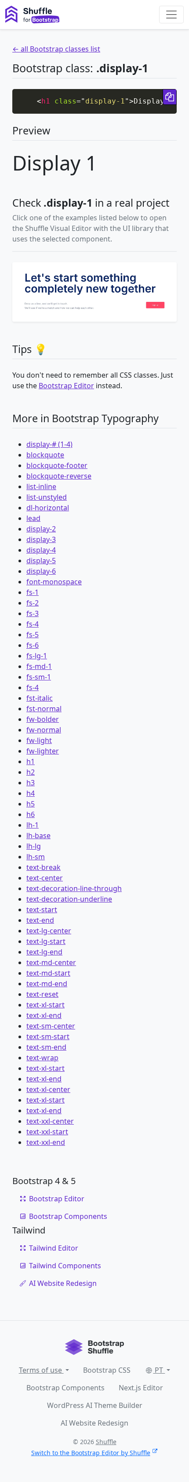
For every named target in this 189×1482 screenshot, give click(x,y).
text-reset (42, 994)
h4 (30, 793)
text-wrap (42, 1057)
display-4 (41, 550)
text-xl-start (45, 1005)
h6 (30, 814)
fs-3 (32, 613)
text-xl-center (48, 1089)
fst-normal (44, 708)
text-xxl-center (50, 1121)
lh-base (38, 835)
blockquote (45, 455)
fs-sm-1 (38, 677)
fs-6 (32, 645)
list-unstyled (46, 497)
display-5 (41, 560)
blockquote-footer (56, 465)
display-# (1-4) (49, 444)
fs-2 (32, 603)
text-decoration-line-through (74, 888)
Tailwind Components (65, 1265)
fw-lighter (42, 751)
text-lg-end (44, 952)
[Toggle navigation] (171, 14)
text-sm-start (47, 1036)
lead (33, 518)
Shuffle (106, 1441)
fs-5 (32, 634)
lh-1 (32, 825)
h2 (30, 772)
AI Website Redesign (63, 1283)
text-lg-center (48, 931)
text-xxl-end (45, 1142)
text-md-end (46, 983)
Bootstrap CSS (107, 1370)
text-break (43, 867)
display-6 (41, 571)
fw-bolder (42, 719)
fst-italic (39, 698)
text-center (44, 878)
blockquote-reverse (58, 476)
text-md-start (48, 973)
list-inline (41, 486)
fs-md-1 (39, 666)
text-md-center (51, 962)
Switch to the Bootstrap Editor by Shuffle (90, 1453)
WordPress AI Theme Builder (94, 1405)
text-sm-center (50, 1026)
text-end (40, 920)
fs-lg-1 (36, 656)
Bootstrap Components (68, 1216)
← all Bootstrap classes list (56, 49)
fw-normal (43, 730)
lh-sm (35, 857)
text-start (41, 909)
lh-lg (33, 846)
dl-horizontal (47, 508)
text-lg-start (45, 941)
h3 (30, 782)
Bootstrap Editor (66, 385)
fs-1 (32, 592)
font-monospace (54, 582)
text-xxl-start (47, 1132)
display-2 (41, 529)
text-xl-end (44, 1015)
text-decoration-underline (69, 899)
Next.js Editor (141, 1388)
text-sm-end (46, 1047)
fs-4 (32, 624)
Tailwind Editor (53, 1248)
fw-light (39, 740)
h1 (30, 761)
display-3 (41, 539)
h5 (30, 804)
